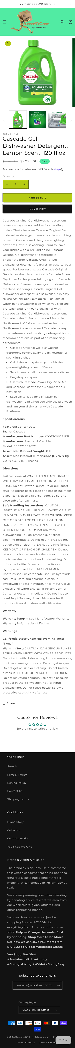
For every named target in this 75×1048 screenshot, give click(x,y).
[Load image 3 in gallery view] (57, 120)
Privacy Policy (17, 774)
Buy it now (37, 208)
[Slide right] (71, 121)
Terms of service (26, 1042)
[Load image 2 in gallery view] (37, 120)
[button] (5, 22)
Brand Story (15, 822)
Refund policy (42, 1037)
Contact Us (15, 791)
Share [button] (11, 703)
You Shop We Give (19, 846)
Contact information (50, 1042)
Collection (14, 830)
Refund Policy (16, 782)
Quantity (8, 176)
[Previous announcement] (4, 4)
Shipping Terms (18, 799)
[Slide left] (4, 121)
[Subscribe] (58, 985)
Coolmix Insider (18, 838)
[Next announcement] (71, 4)
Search (12, 766)
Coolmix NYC (22, 1037)
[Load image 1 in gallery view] (18, 120)
